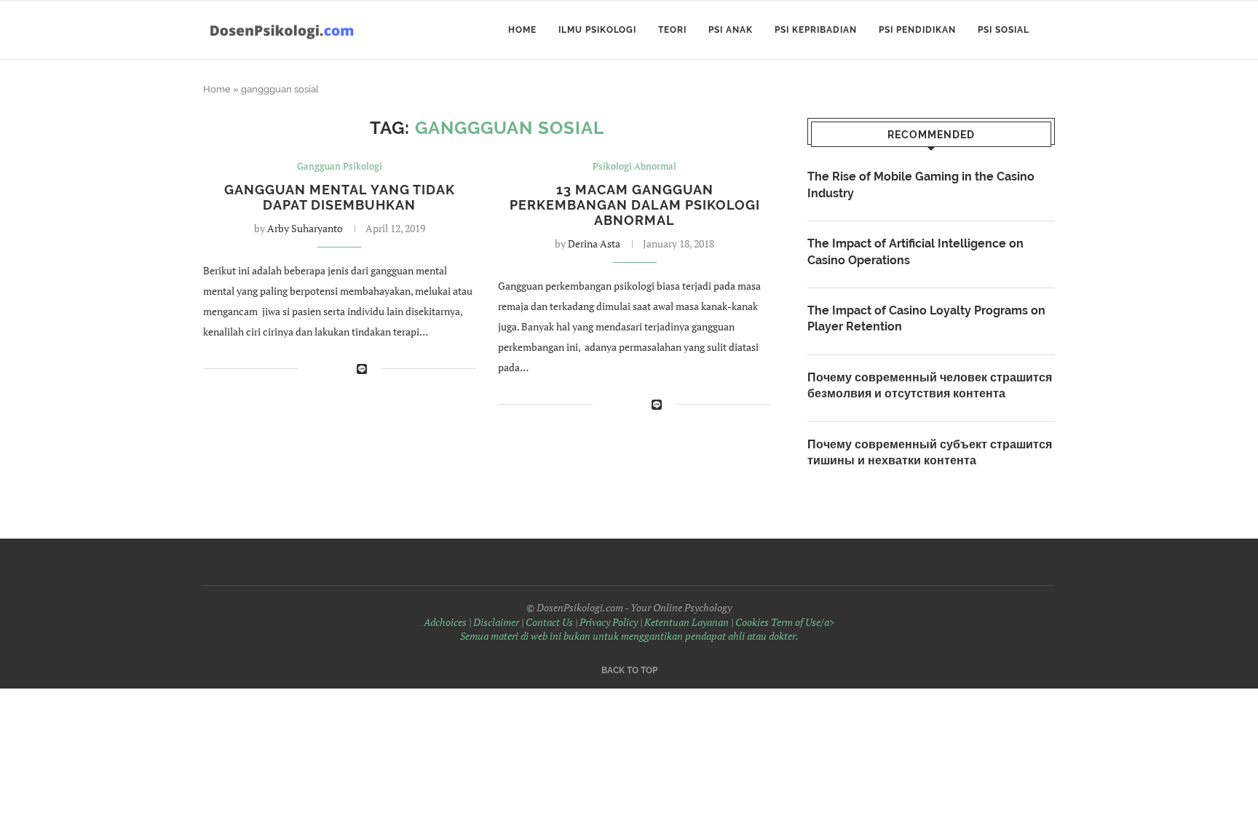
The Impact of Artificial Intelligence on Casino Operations (915, 251)
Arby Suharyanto (305, 228)
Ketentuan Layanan (686, 622)
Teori (672, 30)
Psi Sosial (1003, 30)
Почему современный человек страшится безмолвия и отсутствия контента (929, 385)
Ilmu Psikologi (597, 30)
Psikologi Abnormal (634, 166)
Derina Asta (594, 243)
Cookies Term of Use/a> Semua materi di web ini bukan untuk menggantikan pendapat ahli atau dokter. (647, 629)
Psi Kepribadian (816, 30)
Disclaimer (496, 622)
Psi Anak (730, 30)
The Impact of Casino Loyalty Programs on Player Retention (926, 318)
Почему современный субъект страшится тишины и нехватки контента (929, 452)
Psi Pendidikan (917, 30)
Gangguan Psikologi (339, 166)
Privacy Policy (608, 622)
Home (522, 30)
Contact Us (549, 622)
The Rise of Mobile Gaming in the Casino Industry (921, 184)
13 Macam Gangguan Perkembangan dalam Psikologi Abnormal (635, 205)
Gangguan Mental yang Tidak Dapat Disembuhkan (339, 197)
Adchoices (445, 622)
